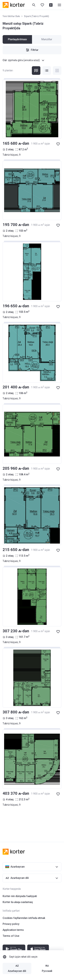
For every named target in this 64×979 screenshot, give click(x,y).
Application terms (13, 929)
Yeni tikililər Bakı (11, 16)
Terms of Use (11, 935)
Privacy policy (11, 924)
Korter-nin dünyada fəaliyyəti (20, 896)
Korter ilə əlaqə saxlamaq (18, 902)
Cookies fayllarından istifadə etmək (24, 918)
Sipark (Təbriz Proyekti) (36, 16)
